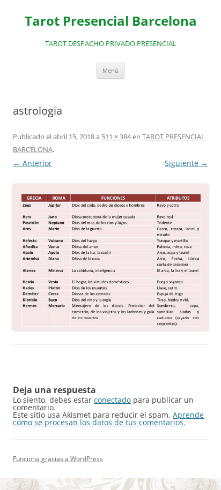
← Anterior (32, 163)
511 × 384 (116, 136)
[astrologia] (110, 257)
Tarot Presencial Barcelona (111, 21)
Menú (110, 70)
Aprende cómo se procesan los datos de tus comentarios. (108, 418)
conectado (112, 400)
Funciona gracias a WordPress (58, 458)
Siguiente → (186, 163)
